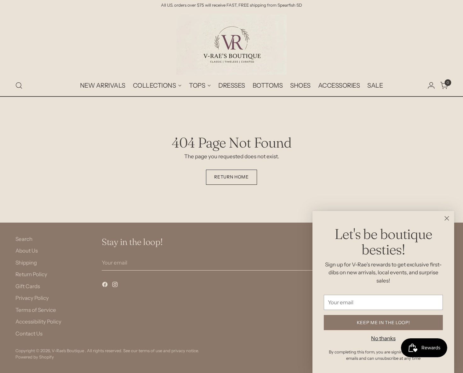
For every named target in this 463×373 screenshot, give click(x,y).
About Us (26, 251)
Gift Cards (27, 286)
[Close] (447, 218)
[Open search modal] (19, 85)
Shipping (26, 262)
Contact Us (29, 333)
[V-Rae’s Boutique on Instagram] (115, 285)
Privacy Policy (32, 298)
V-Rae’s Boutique (68, 350)
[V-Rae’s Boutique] (231, 45)
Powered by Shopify (34, 356)
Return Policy (31, 274)
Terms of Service (35, 310)
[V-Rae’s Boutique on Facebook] (105, 285)
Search (23, 239)
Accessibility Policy (38, 321)
